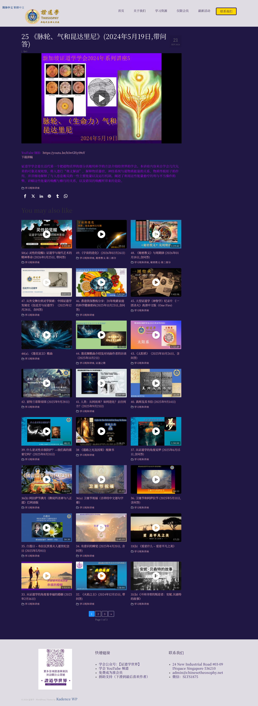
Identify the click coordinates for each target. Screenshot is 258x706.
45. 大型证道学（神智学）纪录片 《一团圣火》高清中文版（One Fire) (155, 303)
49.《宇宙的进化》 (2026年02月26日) (100, 253)
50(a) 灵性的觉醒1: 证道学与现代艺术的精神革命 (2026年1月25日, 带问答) (46, 255)
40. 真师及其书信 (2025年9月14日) (153, 401)
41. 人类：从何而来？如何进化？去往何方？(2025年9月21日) (101, 403)
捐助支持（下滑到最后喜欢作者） (124, 676)
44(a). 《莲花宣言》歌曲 (37, 353)
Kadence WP (66, 698)
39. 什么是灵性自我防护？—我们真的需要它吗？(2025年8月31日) (46, 452)
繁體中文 (19, 7)
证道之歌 (101, 363)
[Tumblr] (57, 196)
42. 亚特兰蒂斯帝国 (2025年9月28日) (45, 401)
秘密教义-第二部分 (106, 258)
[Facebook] (25, 196)
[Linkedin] (41, 196)
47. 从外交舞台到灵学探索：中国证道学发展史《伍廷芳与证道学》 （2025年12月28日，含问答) (46, 305)
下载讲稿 (27, 157)
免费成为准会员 (111, 672)
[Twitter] (33, 196)
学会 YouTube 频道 (114, 668)
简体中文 (7, 7)
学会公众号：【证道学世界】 (120, 664)
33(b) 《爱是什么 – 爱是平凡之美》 (153, 546)
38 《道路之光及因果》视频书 (95, 450)
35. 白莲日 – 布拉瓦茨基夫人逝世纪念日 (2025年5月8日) (45, 548)
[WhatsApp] (66, 196)
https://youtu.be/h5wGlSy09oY (64, 152)
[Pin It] (49, 196)
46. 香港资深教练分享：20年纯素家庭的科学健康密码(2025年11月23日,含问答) (100, 305)
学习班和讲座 (32, 188)
